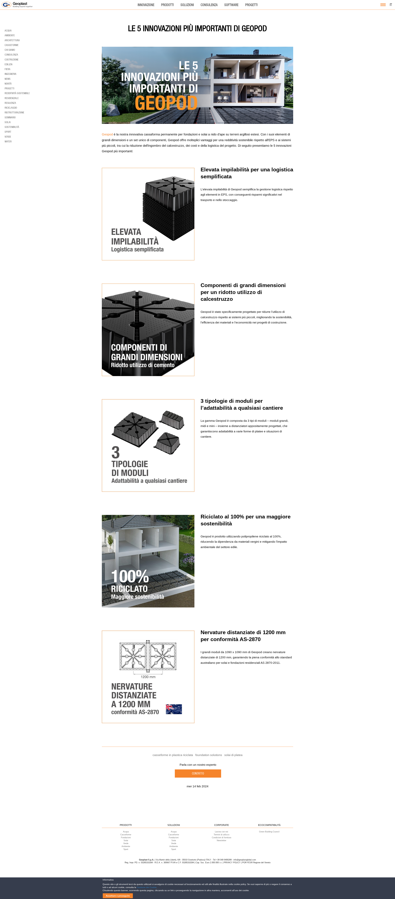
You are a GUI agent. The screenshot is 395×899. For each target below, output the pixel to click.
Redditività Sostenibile (17, 93)
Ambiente (10, 35)
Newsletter (221, 840)
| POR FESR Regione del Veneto (255, 862)
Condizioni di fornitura (221, 837)
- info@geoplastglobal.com (244, 860)
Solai (7, 122)
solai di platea (233, 755)
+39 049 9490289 (224, 860)
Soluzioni (187, 5)
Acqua (8, 30)
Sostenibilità (12, 126)
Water (8, 141)
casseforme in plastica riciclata (173, 755)
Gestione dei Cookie (146, 887)
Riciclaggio (11, 107)
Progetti (251, 5)
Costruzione (12, 59)
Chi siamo (10, 49)
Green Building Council (269, 832)
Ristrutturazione (14, 112)
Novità (8, 83)
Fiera (7, 69)
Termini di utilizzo (221, 834)
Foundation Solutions (208, 755)
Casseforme (12, 45)
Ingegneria (10, 73)
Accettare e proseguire (118, 896)
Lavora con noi (221, 832)
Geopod (107, 134)
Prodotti (167, 5)
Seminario (10, 117)
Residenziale (12, 98)
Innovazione (146, 5)
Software (231, 5)
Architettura (12, 40)
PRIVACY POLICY (232, 862)
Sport (8, 131)
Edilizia (8, 64)
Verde (8, 136)
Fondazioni (126, 837)
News (7, 78)
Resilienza (10, 102)
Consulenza (209, 5)
